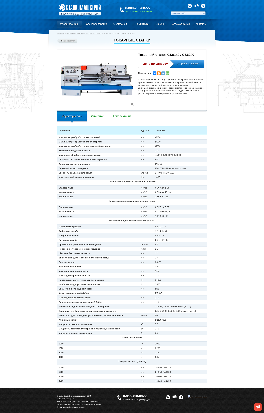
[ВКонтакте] (154, 73)
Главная (60, 33)
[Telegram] (163, 73)
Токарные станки (93, 33)
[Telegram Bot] (203, 6)
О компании (120, 24)
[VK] (190, 6)
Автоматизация (181, 24)
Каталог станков (69, 24)
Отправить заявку (188, 63)
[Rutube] (196, 6)
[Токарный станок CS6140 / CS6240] (96, 79)
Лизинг (160, 24)
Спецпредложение (96, 24)
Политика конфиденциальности (71, 407)
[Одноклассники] (159, 73)
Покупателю (141, 24)
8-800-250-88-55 (137, 8)
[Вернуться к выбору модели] (67, 41)
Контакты (201, 24)
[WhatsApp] (167, 73)
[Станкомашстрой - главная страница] (80, 5)
